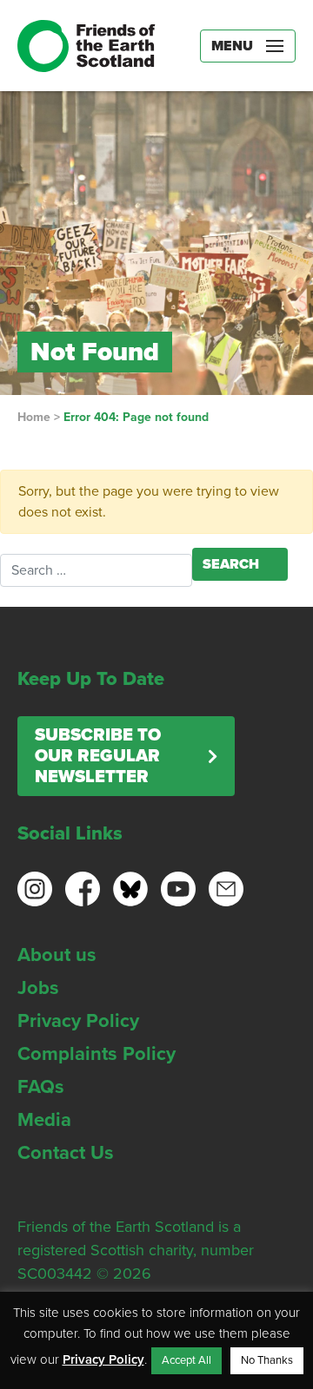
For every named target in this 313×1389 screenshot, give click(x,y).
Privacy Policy (78, 1021)
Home (33, 417)
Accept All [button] (186, 1360)
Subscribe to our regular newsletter (98, 756)
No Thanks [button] (267, 1360)
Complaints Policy (96, 1054)
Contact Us (65, 1153)
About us (57, 955)
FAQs (40, 1087)
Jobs (38, 988)
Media (44, 1120)
